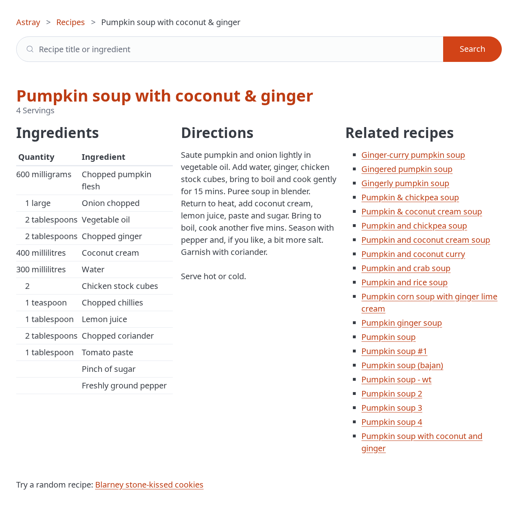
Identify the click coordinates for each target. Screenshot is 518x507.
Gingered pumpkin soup (406, 168)
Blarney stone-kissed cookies (149, 484)
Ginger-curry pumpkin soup (413, 154)
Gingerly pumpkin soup (405, 183)
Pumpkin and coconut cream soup (425, 239)
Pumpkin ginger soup (401, 322)
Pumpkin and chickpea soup (414, 225)
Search (472, 48)
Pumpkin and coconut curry (413, 253)
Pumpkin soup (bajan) (402, 365)
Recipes (70, 22)
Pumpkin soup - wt (396, 379)
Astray (28, 22)
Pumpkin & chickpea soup (410, 197)
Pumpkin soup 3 (391, 407)
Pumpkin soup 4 (391, 421)
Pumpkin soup (388, 336)
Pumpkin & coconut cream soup (421, 211)
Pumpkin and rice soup (404, 282)
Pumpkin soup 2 (391, 393)
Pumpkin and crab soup (405, 268)
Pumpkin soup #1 (394, 351)
